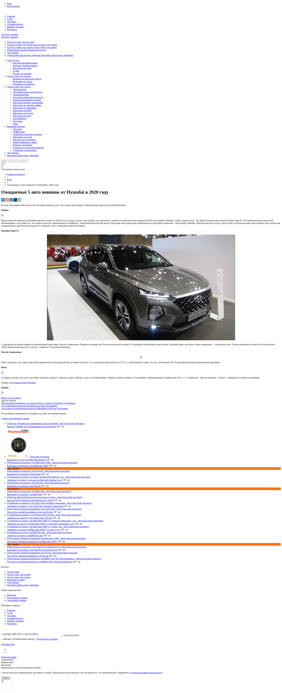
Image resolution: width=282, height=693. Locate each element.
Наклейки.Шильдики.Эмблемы (57, 55)
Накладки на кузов (22, 137)
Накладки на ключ (22, 68)
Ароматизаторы (21, 94)
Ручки (16, 71)
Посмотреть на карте (47, 639)
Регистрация (13, 6)
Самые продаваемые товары (15, 418)
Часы (15, 124)
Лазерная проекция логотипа (27, 134)
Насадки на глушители (24, 139)
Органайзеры (19, 118)
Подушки (17, 121)
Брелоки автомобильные (25, 63)
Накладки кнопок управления (28, 102)
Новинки (11, 595)
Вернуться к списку (11, 398)
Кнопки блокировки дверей (27, 100)
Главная (11, 16)
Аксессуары (28, 42)
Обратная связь (8, 657)
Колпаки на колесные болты (27, 79)
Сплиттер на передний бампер (28, 147)
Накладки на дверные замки (27, 105)
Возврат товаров (15, 27)
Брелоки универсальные (25, 65)
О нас (10, 19)
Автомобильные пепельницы (27, 92)
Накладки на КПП (22, 110)
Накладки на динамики (24, 108)
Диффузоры (19, 131)
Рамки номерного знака (25, 142)
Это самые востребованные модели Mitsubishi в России (29, 408)
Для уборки (13, 52)
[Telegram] (19, 200)
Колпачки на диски (22, 81)
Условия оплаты (15, 24)
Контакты (12, 29)
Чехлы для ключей (22, 73)
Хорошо (5, 678)
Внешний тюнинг (37, 50)
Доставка (11, 21)
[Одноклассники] (7, 200)
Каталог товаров (9, 34)
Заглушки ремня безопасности (28, 97)
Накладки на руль (22, 116)
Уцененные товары (16, 600)
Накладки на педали (23, 113)
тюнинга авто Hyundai (24, 382)
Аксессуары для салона (45, 47)
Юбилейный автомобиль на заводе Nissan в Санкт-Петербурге (32, 403)
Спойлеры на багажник (25, 150)
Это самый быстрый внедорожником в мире (23, 406)
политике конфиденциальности (146, 672)
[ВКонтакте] (3, 200)
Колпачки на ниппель (24, 84)
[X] (15, 200)
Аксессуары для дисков (45, 44)
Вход (9, 3)
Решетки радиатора (22, 145)
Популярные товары (17, 597)
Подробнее (69, 403)
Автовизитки (19, 89)
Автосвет (17, 129)
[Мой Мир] (11, 200)
